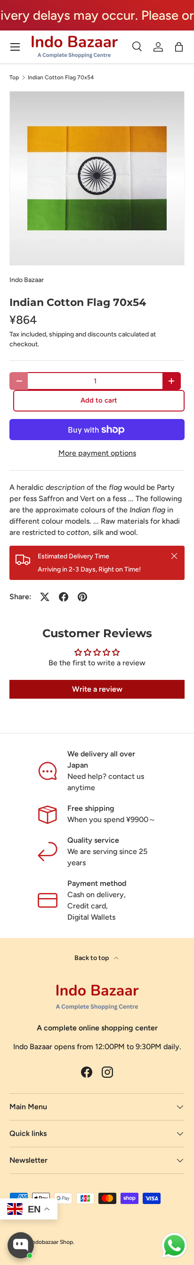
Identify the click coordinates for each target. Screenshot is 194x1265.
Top (14, 77)
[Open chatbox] (21, 1245)
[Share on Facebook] (63, 596)
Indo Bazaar (26, 280)
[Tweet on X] (44, 596)
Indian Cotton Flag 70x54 (61, 77)
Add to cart (99, 400)
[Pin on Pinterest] (82, 596)
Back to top (92, 958)
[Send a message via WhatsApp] (174, 1245)
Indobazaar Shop (52, 1242)
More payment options (97, 453)
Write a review (97, 689)
